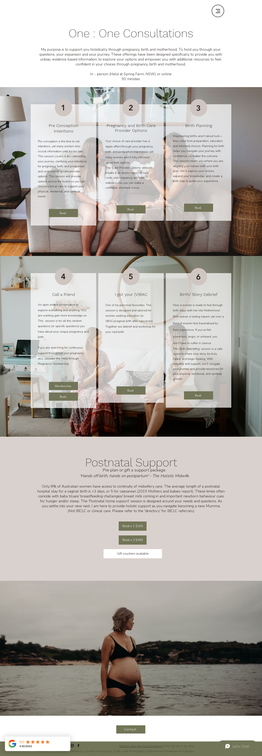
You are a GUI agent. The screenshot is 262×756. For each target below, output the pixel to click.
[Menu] (218, 11)
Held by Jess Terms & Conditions (140, 746)
